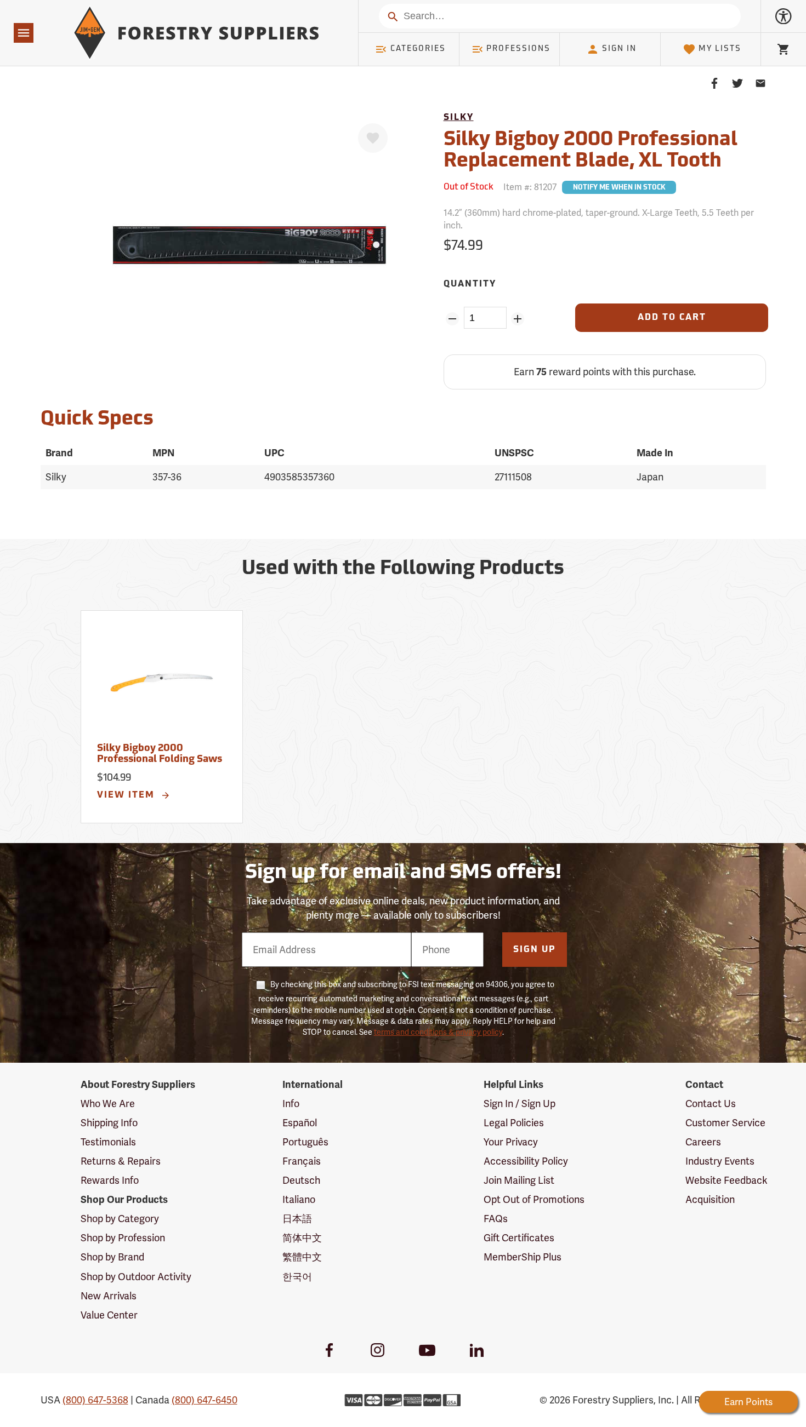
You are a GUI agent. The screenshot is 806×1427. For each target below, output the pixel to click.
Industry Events (719, 1161)
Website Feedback (726, 1180)
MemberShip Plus (522, 1257)
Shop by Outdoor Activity (136, 1276)
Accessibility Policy (526, 1161)
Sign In (619, 49)
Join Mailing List (519, 1180)
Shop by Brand (112, 1257)
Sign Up (534, 949)
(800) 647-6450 (204, 1400)
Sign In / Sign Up (519, 1103)
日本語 (297, 1218)
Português (305, 1142)
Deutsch (301, 1180)
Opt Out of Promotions (534, 1199)
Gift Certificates (519, 1237)
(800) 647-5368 (95, 1400)
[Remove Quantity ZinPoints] (453, 318)
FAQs (496, 1218)
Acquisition (710, 1199)
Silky (459, 117)
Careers (703, 1142)
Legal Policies (514, 1122)
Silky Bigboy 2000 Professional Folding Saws (159, 754)
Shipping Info (109, 1122)
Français (301, 1161)
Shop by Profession (123, 1237)
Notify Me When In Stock (619, 188)
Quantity (470, 284)
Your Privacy (511, 1142)
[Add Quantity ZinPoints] (518, 318)
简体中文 (302, 1237)
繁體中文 (302, 1257)
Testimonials (108, 1142)
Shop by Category (120, 1218)
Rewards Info (110, 1180)
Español (299, 1122)
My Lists (720, 49)
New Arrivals (109, 1296)
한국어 (297, 1276)
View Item (127, 795)
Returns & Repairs (121, 1161)
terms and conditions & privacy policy (438, 1032)
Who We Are (108, 1103)
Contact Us (710, 1103)
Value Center (109, 1315)
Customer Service (725, 1122)
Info (290, 1103)
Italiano (298, 1199)
